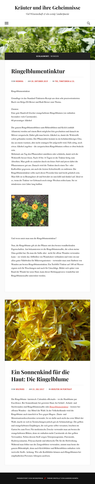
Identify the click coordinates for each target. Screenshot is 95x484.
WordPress (38, 478)
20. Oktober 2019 (39, 81)
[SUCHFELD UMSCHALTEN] (88, 23)
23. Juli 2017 (38, 389)
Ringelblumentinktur (38, 71)
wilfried (20, 389)
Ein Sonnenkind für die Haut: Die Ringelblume (40, 375)
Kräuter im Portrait (61, 389)
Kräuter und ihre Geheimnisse (47, 7)
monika (19, 81)
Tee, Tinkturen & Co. (65, 81)
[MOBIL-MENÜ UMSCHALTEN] (6, 23)
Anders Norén (71, 478)
